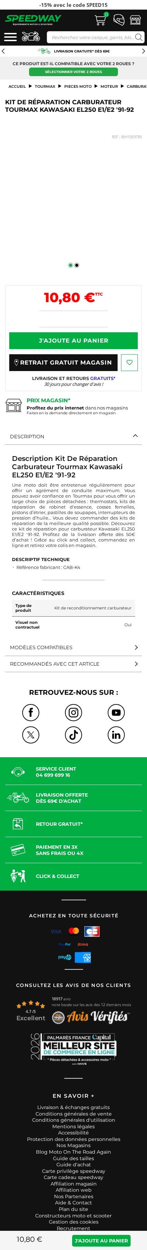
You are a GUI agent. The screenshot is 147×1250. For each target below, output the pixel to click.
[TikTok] (73, 734)
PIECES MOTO (78, 86)
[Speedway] (33, 20)
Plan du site (73, 1209)
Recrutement (73, 1228)
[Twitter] (30, 734)
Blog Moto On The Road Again (73, 1152)
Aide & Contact (73, 1203)
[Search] (137, 37)
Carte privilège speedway (73, 1171)
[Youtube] (116, 712)
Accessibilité (73, 1133)
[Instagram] (73, 712)
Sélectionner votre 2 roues (73, 72)
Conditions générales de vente (74, 1114)
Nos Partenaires (73, 1196)
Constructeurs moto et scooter (73, 1216)
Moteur (109, 86)
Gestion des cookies (73, 1222)
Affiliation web (74, 1190)
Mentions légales (73, 1126)
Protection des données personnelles (73, 1139)
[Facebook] (30, 712)
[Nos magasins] (135, 19)
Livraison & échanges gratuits (73, 1107)
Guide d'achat (73, 1165)
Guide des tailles (73, 1158)
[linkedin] (116, 734)
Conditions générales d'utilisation (73, 1120)
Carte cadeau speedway (73, 1177)
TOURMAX (45, 86)
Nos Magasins (73, 1145)
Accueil (17, 86)
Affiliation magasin (74, 1184)
